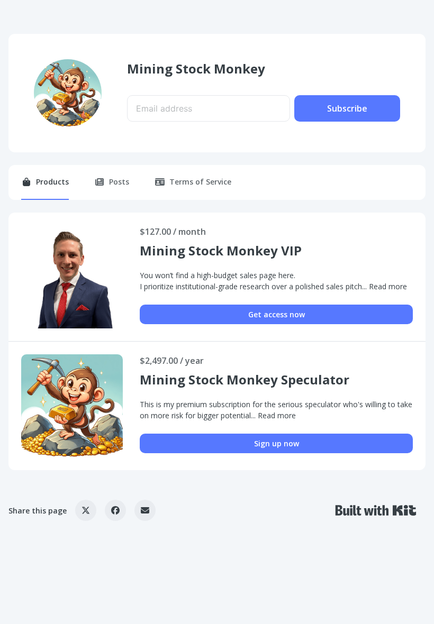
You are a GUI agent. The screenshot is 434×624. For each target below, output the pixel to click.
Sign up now (276, 443)
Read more (388, 286)
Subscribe (347, 108)
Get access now (276, 314)
